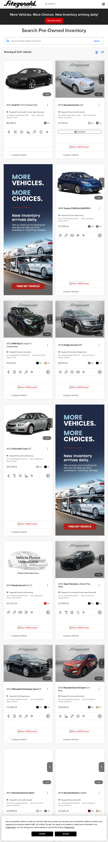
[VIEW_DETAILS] (28, 559)
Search (96, 41)
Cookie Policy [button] (11, 827)
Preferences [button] (69, 827)
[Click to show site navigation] (103, 4)
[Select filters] (96, 52)
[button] (50, 79)
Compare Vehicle (19, 155)
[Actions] (47, 104)
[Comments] (100, 235)
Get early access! (54, 20)
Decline (42, 834)
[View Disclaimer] (47, 132)
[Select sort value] (102, 52)
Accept (66, 834)
